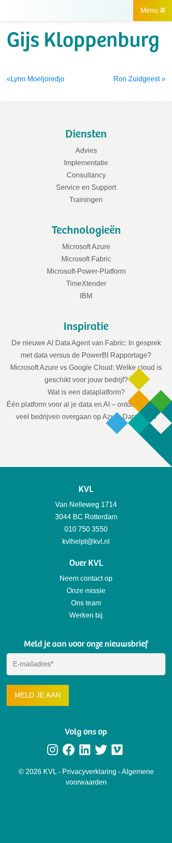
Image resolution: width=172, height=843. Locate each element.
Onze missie (86, 590)
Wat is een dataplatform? (86, 392)
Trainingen (86, 199)
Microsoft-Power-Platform (86, 271)
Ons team (86, 603)
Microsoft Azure (86, 246)
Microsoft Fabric (86, 259)
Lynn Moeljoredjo (37, 79)
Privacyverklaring (89, 771)
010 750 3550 (86, 529)
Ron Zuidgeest (136, 79)
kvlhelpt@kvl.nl (86, 541)
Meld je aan (38, 695)
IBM (86, 296)
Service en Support (86, 187)
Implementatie (86, 162)
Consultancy (86, 175)
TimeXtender (86, 283)
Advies (86, 150)
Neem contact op (86, 578)
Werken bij (86, 615)
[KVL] (51, 10)
